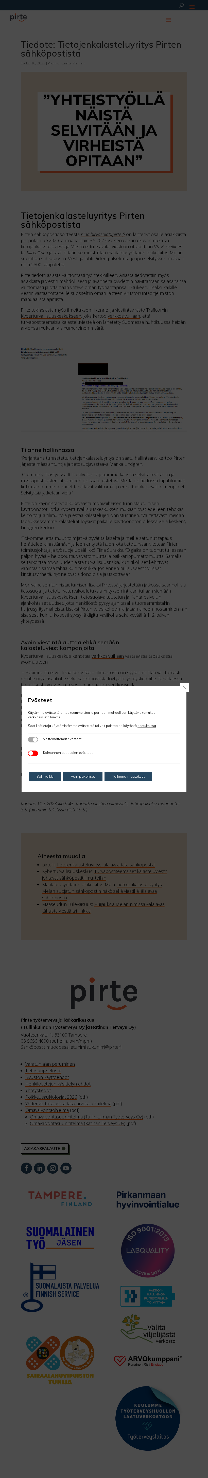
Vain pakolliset (83, 776)
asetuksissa (146, 726)
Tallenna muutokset (128, 776)
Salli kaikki (45, 776)
